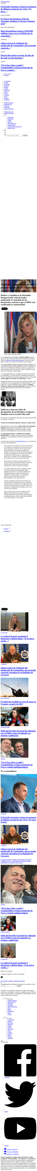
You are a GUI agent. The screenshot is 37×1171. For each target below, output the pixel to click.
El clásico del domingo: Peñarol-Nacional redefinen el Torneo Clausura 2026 (18, 21)
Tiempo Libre (11, 128)
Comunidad (7, 81)
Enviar (19, 986)
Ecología (6, 95)
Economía (7, 84)
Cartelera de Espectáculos (15, 126)
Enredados (10, 117)
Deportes (6, 86)
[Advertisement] (18, 156)
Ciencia (6, 93)
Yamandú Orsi (8, 104)
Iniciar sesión (7, 74)
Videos (9, 120)
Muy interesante (12, 123)
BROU (10, 1009)
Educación (7, 90)
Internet (7, 528)
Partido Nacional (8, 102)
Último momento (5, 1)
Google (10, 1014)
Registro (6, 75)
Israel (9, 1013)
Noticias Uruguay (9, 113)
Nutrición (6, 99)
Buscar (25, 135)
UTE (9, 1008)
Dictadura (8, 531)
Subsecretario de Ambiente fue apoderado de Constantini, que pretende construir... (18, 45)
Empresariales (11, 125)
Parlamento (11, 1011)
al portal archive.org (20, 441)
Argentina (7, 107)
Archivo (10, 122)
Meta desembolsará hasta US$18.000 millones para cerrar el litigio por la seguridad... (17, 33)
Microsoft (6, 106)
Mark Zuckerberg (9, 109)
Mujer (5, 96)
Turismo (6, 98)
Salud (5, 92)
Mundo (6, 87)
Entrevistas (11, 119)
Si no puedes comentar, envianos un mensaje (13, 981)
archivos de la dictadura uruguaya (15, 360)
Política (6, 82)
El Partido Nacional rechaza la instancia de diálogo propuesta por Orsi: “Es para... (18, 9)
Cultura (6, 89)
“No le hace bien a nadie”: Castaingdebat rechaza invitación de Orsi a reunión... (17, 67)
